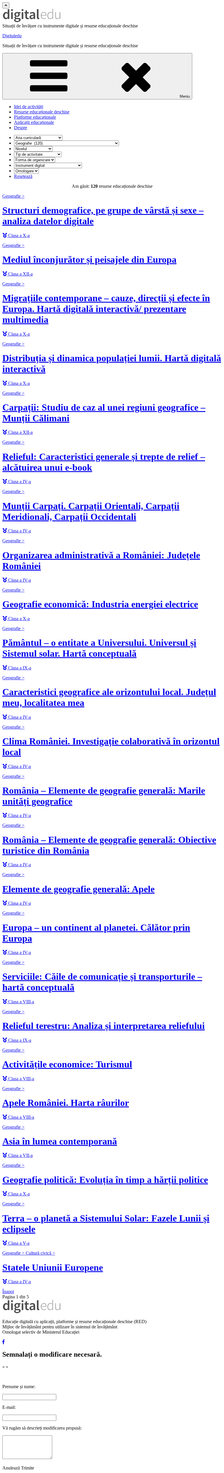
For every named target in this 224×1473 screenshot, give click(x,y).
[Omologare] (26, 170)
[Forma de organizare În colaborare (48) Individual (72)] (34, 159)
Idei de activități (28, 106)
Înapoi (8, 1291)
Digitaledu (12, 35)
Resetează (23, 176)
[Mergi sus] (5, 5)
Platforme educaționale (35, 117)
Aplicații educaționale (34, 122)
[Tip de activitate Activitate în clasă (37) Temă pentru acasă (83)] (38, 154)
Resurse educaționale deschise (41, 111)
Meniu (185, 96)
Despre (20, 127)
